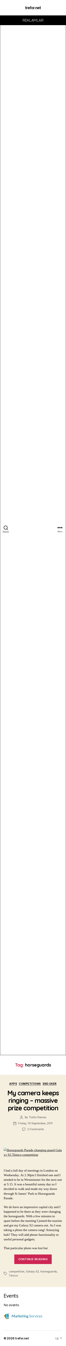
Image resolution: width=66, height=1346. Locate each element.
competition (16, 1271)
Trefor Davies (37, 1117)
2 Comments (35, 1129)
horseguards (48, 1271)
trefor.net (33, 8)
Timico (13, 1275)
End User (50, 1083)
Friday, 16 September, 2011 (35, 1123)
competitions (30, 1083)
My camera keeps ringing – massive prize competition (33, 1100)
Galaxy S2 (32, 1271)
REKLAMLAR (33, 20)
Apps (13, 1083)
